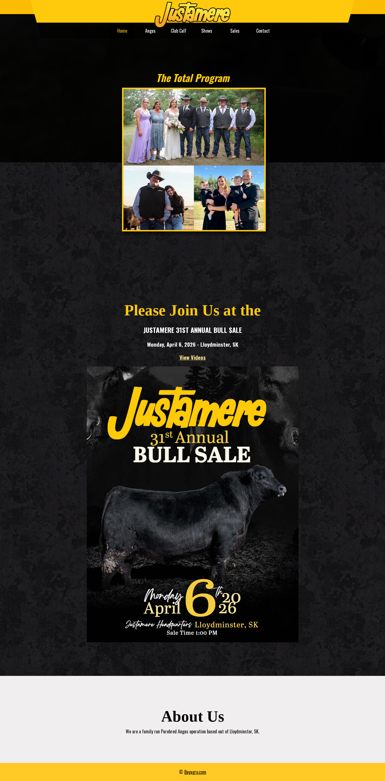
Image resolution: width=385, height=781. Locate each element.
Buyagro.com (195, 772)
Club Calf (178, 30)
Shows (206, 30)
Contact (263, 30)
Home (122, 30)
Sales (235, 30)
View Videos (193, 357)
